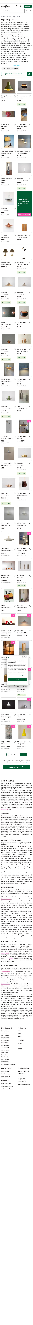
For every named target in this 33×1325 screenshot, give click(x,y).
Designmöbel (5, 953)
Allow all (17, 679)
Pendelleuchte (6, 899)
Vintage (20, 1043)
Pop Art (20, 1048)
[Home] (7, 6)
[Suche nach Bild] (26, 11)
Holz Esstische (5, 1071)
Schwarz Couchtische (7, 1086)
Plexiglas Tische (22, 1078)
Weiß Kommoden (6, 1083)
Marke (9, 16)
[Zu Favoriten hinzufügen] (14, 96)
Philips (19, 1031)
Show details (22, 675)
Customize (17, 682)
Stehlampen (5, 984)
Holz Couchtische (6, 1074)
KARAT (19, 1036)
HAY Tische (21, 1076)
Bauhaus (20, 1046)
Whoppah (10, 958)
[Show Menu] (31, 11)
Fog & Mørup (16, 16)
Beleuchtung (4, 809)
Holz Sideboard (5, 1076)
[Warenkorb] (17, 6)
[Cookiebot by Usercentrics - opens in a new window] (22, 657)
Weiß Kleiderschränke (7, 1089)
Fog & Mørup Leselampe (8, 1064)
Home (3, 16)
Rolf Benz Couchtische (24, 1084)
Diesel (19, 1033)
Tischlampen (5, 971)
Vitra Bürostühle (22, 1081)
